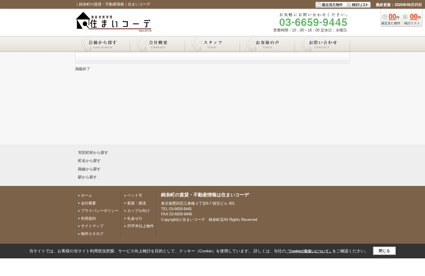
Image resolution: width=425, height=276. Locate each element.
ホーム (86, 195)
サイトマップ (92, 226)
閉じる (384, 251)
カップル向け (138, 210)
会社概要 (88, 203)
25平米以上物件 (140, 226)
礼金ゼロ (134, 218)
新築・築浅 (136, 203)
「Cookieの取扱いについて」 (309, 251)
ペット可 (134, 195)
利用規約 (88, 218)
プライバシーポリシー (100, 210)
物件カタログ (92, 234)
